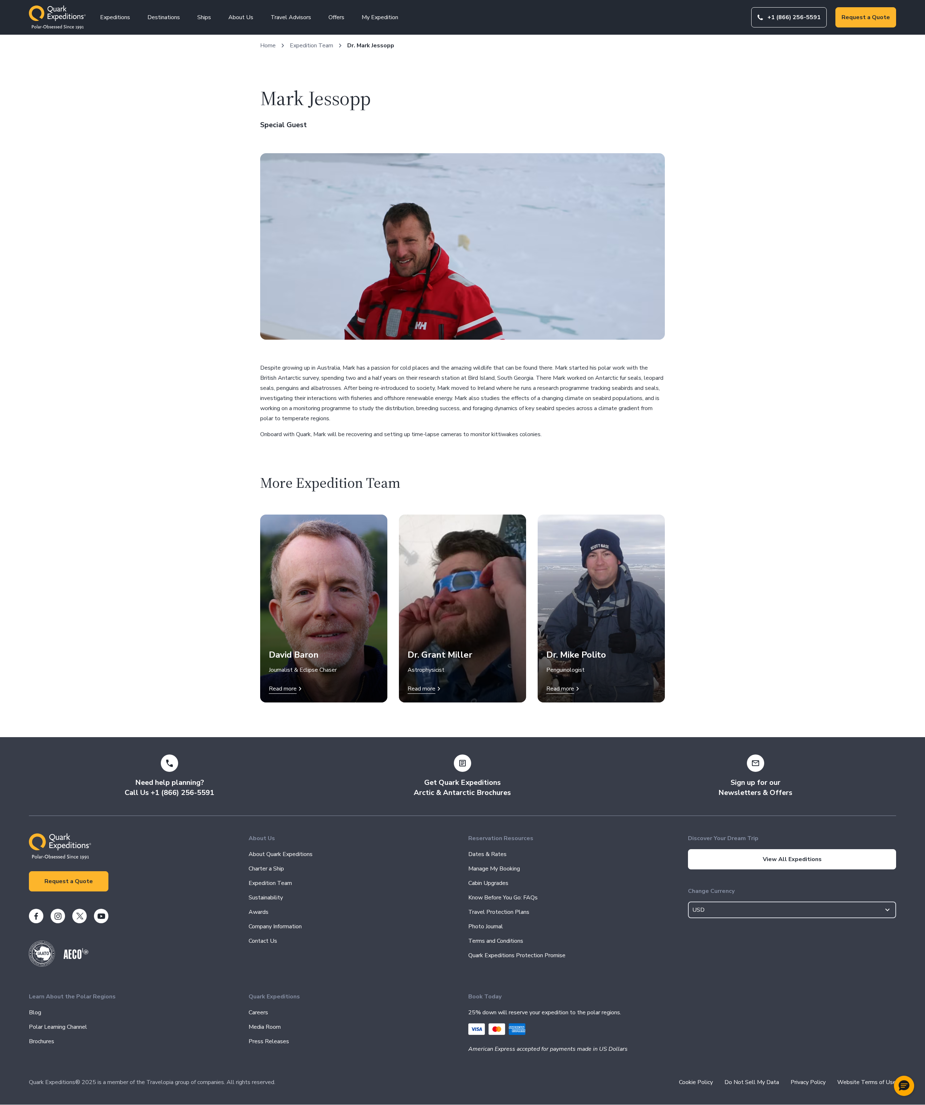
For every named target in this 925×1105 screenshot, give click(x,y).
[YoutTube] (101, 916)
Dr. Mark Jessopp (370, 46)
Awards (258, 912)
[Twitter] (79, 916)
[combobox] (792, 910)
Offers (336, 17)
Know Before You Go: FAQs (503, 898)
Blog (35, 1012)
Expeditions (115, 17)
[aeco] (76, 957)
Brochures (41, 1041)
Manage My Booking (494, 869)
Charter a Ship (266, 869)
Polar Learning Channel (58, 1027)
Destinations (163, 17)
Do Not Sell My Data (751, 1082)
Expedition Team (311, 46)
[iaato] (42, 965)
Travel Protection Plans (498, 912)
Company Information (275, 926)
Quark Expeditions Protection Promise (516, 955)
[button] (904, 1086)
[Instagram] (58, 916)
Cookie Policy (696, 1082)
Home (268, 46)
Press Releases (269, 1041)
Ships (204, 17)
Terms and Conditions (495, 941)
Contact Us (263, 941)
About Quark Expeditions (281, 854)
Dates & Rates (487, 854)
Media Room (265, 1027)
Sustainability (266, 898)
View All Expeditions (792, 859)
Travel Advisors (291, 17)
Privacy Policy (808, 1082)
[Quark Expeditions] (57, 17)
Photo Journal (485, 926)
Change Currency (711, 891)
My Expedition (380, 17)
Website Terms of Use (866, 1082)
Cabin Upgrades (488, 883)
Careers (258, 1012)
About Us (240, 17)
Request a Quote (866, 17)
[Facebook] (36, 916)
